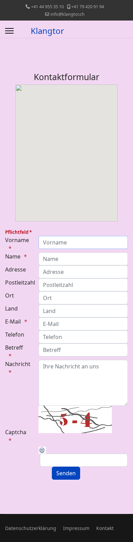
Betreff (14, 347)
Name (12, 256)
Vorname (17, 240)
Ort (9, 295)
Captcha (15, 432)
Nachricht (17, 364)
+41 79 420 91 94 (87, 7)
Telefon (14, 334)
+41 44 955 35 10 (47, 7)
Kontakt (105, 528)
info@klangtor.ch (67, 14)
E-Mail (13, 321)
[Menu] (9, 31)
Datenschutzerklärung (30, 528)
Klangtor (47, 31)
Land (11, 308)
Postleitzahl (19, 282)
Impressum (76, 528)
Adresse (15, 269)
